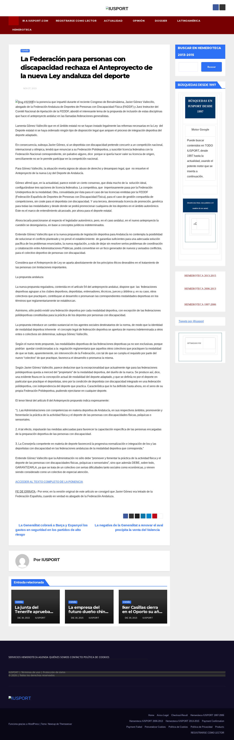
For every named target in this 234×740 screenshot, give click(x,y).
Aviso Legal (163, 715)
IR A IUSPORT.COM (35, 20)
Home (151, 715)
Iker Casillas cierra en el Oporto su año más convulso (142, 611)
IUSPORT (50, 559)
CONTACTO (76, 657)
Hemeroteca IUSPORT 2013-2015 (182, 721)
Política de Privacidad (201, 727)
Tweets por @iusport (191, 321)
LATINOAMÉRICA (189, 20)
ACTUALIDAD (113, 20)
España (25, 51)
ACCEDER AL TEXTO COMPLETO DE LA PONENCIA (49, 481)
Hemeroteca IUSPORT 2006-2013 (146, 721)
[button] (224, 25)
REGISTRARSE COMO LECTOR (76, 20)
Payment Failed (134, 727)
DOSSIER (161, 20)
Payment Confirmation (213, 721)
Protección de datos (54, 672)
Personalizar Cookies (155, 727)
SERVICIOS (15, 657)
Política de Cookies (178, 727)
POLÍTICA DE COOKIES (96, 657)
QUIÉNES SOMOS (59, 657)
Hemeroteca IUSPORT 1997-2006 (207, 715)
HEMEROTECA (22, 29)
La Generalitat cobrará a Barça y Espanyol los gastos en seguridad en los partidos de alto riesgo (51, 529)
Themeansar (65, 724)
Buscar (211, 67)
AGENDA (43, 657)
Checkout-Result (179, 715)
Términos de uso (30, 672)
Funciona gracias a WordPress (24, 724)
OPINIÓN (139, 20)
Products (219, 727)
